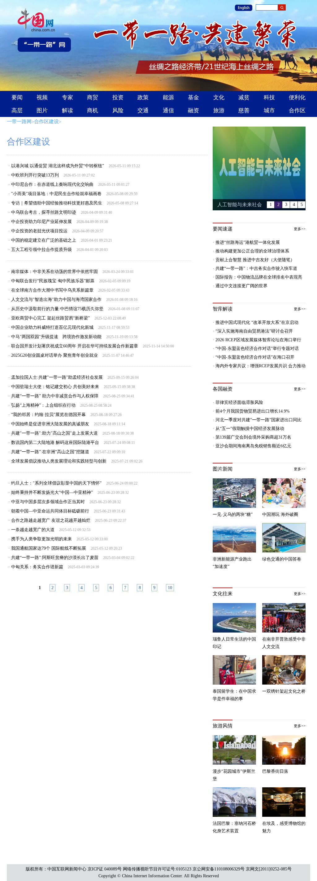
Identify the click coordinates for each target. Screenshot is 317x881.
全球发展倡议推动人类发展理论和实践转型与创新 (58, 461)
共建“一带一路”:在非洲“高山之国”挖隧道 (50, 451)
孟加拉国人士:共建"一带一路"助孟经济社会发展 (57, 377)
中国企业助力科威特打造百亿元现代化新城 (52, 327)
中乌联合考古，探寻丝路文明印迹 (43, 212)
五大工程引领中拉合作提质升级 (41, 249)
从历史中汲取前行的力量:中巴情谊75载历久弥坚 (57, 308)
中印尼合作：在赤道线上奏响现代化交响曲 (52, 184)
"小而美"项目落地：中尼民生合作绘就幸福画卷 (56, 193)
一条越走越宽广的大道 (32, 529)
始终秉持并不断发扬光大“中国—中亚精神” (52, 492)
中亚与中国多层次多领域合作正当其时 (48, 501)
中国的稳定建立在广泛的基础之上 (43, 240)
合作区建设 (46, 121)
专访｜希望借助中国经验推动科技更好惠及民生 (56, 203)
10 (170, 587)
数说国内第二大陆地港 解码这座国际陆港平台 (55, 442)
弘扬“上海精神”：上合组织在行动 (43, 405)
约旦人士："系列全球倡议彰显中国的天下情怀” (56, 483)
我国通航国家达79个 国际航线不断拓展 (48, 548)
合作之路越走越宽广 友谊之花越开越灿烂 (50, 520)
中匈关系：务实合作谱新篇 (37, 567)
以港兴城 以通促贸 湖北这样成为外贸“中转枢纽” (57, 165)
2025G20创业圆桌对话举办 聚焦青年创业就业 (54, 355)
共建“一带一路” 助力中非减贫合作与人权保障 (54, 396)
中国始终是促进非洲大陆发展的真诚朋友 (50, 424)
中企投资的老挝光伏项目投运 (39, 231)
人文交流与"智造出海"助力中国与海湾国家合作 (56, 299)
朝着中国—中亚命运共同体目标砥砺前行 (50, 511)
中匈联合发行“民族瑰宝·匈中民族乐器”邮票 (52, 281)
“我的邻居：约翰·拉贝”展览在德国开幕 (48, 414)
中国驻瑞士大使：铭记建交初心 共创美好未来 (55, 386)
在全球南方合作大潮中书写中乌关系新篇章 (52, 290)
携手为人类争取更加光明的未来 (41, 539)
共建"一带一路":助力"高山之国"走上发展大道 (54, 433)
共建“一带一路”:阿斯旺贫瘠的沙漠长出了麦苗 (54, 557)
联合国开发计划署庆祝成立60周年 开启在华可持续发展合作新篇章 (74, 346)
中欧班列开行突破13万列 (35, 175)
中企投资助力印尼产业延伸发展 (41, 221)
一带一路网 (19, 121)
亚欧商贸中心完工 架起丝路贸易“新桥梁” (50, 318)
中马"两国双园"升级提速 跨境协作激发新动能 (56, 336)
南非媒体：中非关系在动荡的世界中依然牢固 (54, 271)
